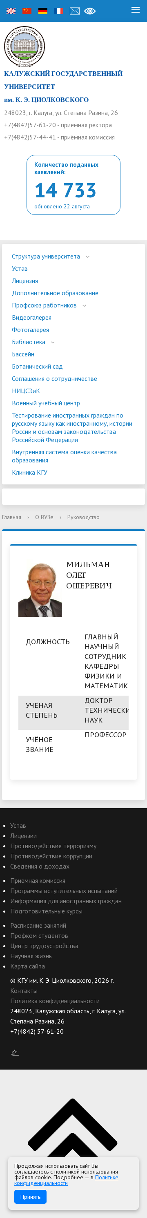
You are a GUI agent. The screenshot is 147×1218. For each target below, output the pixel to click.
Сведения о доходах (39, 866)
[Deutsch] (43, 11)
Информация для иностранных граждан (66, 901)
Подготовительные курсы (46, 911)
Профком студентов (39, 935)
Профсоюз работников (44, 305)
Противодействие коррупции (51, 856)
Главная (11, 517)
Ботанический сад (37, 366)
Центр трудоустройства (44, 946)
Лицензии (23, 835)
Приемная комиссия (37, 880)
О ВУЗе (44, 517)
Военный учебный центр (46, 403)
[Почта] (75, 11)
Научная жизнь (31, 956)
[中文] (27, 11)
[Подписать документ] (15, 1052)
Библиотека (28, 342)
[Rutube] (32, 1042)
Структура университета (46, 256)
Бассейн (23, 354)
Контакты (24, 990)
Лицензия (25, 280)
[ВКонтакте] (16, 1042)
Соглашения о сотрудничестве (54, 378)
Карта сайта (27, 966)
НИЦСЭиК (26, 391)
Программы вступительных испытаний (64, 890)
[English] (11, 11)
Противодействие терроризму (53, 846)
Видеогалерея (31, 317)
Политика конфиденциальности (55, 1001)
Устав (20, 268)
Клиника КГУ (29, 472)
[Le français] (59, 11)
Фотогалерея (30, 329)
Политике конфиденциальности (66, 1180)
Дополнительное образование (55, 293)
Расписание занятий (38, 925)
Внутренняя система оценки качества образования (64, 456)
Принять (30, 1196)
